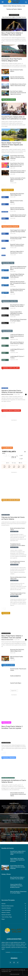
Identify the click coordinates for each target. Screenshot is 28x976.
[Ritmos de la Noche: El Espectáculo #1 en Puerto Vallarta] (5, 321)
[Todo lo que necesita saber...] (14, 930)
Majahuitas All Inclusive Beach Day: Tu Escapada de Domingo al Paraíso (17, 283)
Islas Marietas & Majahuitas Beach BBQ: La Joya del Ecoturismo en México (18, 268)
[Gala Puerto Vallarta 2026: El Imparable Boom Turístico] (5, 253)
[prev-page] (2, 185)
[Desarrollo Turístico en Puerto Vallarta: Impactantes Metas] (5, 246)
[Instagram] (14, 962)
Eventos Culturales (5, 140)
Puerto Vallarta (5, 211)
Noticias (3, 248)
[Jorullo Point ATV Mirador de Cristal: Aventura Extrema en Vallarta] (5, 336)
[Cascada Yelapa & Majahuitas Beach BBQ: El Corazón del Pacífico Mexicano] (5, 276)
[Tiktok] (17, 962)
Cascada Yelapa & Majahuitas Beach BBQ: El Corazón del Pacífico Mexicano (17, 276)
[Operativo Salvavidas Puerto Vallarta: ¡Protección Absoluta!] (5, 78)
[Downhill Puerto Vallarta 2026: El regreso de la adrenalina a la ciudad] (14, 109)
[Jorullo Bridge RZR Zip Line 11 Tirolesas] (5, 351)
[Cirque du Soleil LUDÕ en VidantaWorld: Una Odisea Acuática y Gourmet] (5, 313)
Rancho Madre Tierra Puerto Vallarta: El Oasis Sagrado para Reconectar (12, 144)
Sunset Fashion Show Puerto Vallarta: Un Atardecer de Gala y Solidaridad (17, 157)
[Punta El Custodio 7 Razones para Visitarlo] (5, 670)
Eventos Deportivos (5, 114)
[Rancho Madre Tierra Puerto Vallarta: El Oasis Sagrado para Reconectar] (14, 135)
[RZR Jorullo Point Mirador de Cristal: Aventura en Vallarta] (5, 344)
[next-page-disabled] (5, 185)
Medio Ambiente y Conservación (8, 777)
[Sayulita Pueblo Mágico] (5, 685)
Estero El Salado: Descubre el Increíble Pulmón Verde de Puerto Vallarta (18, 794)
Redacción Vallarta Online (7, 394)
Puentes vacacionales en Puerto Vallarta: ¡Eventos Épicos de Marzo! (17, 179)
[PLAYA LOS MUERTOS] (5, 677)
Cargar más (13, 690)
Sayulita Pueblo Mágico (15, 683)
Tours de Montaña (3, 338)
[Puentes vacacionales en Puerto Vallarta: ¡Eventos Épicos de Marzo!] (5, 179)
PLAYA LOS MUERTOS (15, 676)
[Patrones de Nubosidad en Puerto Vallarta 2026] (5, 579)
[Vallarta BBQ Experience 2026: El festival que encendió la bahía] (5, 172)
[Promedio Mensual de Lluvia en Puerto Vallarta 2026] (5, 563)
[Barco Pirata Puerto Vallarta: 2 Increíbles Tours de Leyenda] (14, 25)
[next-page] (5, 222)
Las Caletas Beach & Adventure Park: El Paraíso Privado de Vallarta (17, 291)
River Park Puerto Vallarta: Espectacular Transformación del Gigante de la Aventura (18, 93)
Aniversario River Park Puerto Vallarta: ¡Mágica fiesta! (11, 60)
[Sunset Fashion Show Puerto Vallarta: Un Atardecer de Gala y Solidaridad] (5, 157)
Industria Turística (5, 56)
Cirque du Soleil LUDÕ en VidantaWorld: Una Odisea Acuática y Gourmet (16, 313)
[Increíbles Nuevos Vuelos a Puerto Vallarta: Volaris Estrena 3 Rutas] (5, 86)
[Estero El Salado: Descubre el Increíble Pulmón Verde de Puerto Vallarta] (5, 794)
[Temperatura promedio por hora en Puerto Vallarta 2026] (5, 594)
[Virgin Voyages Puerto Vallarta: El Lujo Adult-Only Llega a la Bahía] (5, 232)
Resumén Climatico (5, 514)
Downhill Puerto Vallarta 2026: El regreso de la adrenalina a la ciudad (17, 853)
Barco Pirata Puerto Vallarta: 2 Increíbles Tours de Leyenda (12, 637)
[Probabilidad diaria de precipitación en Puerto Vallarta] (5, 545)
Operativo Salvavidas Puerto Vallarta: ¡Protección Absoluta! (12, 391)
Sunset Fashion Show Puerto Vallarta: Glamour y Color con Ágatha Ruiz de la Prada (17, 165)
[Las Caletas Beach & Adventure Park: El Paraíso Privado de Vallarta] (5, 291)
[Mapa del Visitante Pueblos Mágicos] (5, 71)
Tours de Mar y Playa (5, 270)
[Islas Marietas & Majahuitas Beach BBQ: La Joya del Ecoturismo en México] (5, 268)
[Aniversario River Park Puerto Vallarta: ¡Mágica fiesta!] (14, 51)
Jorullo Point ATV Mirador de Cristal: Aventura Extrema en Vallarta (17, 336)
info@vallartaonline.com (16, 952)
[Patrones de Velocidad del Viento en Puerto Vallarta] (14, 509)
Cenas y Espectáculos (6, 30)
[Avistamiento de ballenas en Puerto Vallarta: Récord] (14, 769)
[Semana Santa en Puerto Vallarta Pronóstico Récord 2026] (5, 239)
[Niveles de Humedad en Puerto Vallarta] (5, 530)
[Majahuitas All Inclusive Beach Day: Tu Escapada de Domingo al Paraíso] (5, 283)
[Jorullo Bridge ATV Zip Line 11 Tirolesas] (5, 358)
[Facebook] (10, 962)
